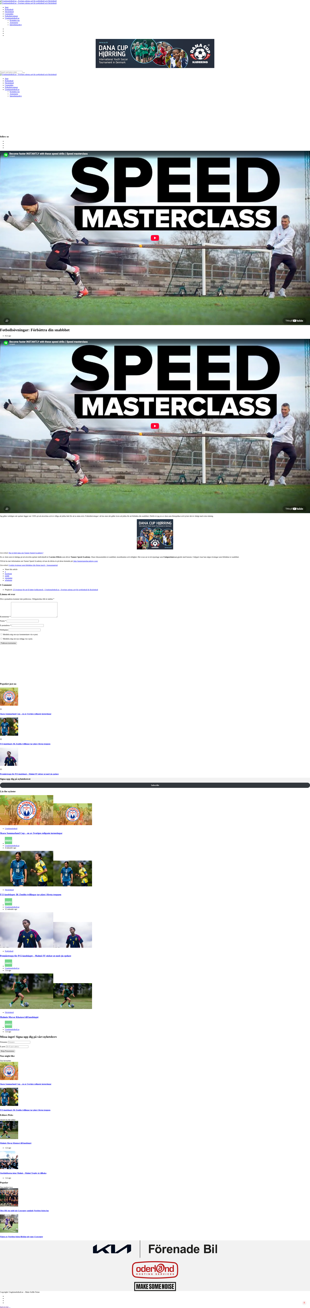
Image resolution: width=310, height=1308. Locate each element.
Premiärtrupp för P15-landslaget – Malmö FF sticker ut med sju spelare (29, 774)
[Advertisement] (155, 116)
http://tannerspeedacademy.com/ (85, 561)
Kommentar (5, 617)
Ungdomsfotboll (11, 829)
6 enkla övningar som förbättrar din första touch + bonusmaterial (33, 565)
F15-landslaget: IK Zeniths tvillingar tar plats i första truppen (25, 744)
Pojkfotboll (9, 951)
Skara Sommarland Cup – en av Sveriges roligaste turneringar (25, 714)
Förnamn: (3, 1042)
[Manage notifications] (304, 1303)
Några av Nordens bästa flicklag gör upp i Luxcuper (21, 1237)
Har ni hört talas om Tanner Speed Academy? (26, 553)
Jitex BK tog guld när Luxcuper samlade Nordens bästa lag (24, 1211)
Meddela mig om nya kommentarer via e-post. (20, 634)
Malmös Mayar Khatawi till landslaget (19, 1017)
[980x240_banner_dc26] (155, 67)
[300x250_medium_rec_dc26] (155, 549)
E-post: (2, 1047)
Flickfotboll (9, 890)
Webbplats (4, 630)
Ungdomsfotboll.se (12, 846)
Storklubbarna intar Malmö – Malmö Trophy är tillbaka (23, 1173)
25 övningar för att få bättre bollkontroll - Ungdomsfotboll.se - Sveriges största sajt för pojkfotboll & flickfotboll (55, 590)
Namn (3, 621)
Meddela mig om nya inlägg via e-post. (18, 639)
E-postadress (5, 625)
